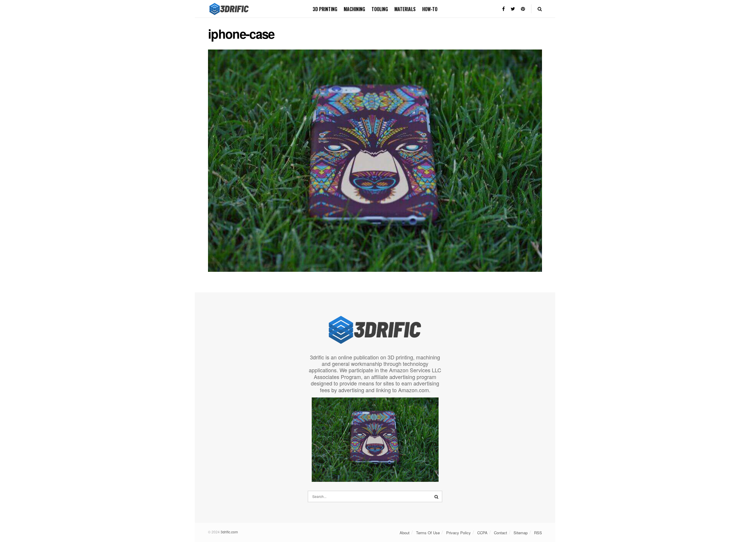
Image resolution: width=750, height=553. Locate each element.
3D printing (325, 9)
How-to (429, 9)
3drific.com (229, 531)
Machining (354, 9)
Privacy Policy (458, 532)
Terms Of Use (428, 532)
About (405, 532)
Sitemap (521, 532)
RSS (538, 532)
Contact (500, 532)
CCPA (482, 532)
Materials (405, 9)
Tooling (379, 9)
